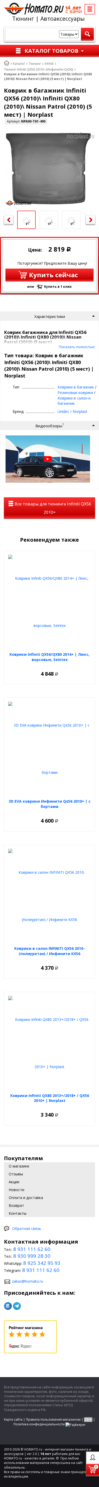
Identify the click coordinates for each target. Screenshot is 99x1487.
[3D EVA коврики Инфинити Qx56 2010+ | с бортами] (49, 749)
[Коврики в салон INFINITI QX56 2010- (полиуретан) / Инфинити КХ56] (49, 896)
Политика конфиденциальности (39, 1424)
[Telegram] (17, 1306)
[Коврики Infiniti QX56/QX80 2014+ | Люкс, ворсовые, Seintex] (49, 602)
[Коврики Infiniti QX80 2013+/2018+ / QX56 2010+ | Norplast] (49, 1043)
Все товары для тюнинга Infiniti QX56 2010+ (52, 508)
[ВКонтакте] (8, 1306)
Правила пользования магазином (53, 1419)
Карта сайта (13, 1419)
